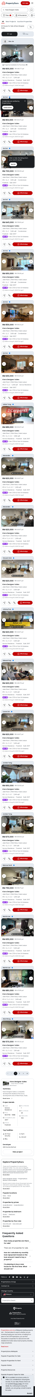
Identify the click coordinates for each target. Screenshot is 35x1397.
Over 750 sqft (7, 1224)
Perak (9, 1195)
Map (26, 34)
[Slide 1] (12, 60)
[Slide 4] (17, 60)
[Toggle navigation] (32, 3)
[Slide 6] (20, 60)
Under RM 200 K (7, 1205)
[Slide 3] (15, 60)
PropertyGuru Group (8, 1282)
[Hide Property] (26, 47)
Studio (5, 1214)
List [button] (11, 34)
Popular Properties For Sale (10, 1356)
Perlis (4, 1195)
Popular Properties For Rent (11, 1361)
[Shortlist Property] (30, 47)
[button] (3, 21)
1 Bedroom (12, 1214)
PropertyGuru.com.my (8, 1330)
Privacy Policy (18, 1384)
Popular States (6, 1365)
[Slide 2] (14, 60)
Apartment (20, 1171)
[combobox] (16, 10)
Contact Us (5, 1286)
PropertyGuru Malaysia (9, 1351)
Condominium (11, 1171)
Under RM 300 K (18, 1205)
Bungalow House (19, 1172)
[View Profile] (17, 41)
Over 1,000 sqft (17, 1224)
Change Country (7, 1291)
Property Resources (8, 1370)
